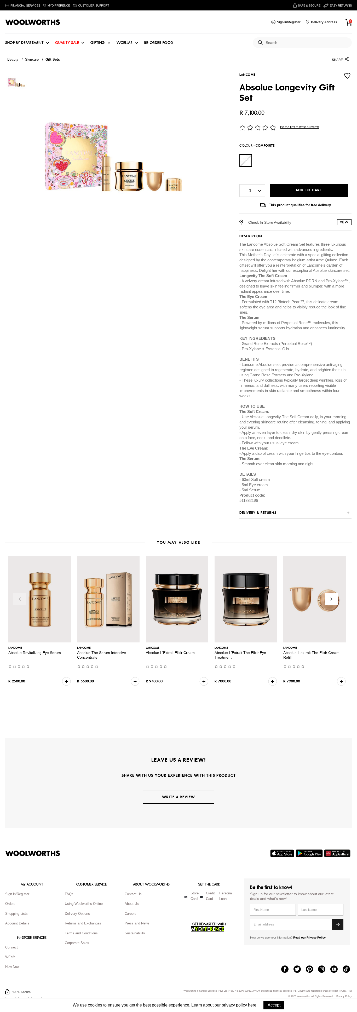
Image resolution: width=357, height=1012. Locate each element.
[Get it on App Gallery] (338, 853)
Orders (10, 904)
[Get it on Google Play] (310, 853)
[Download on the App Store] (283, 853)
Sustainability (135, 933)
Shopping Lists (16, 914)
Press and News (137, 923)
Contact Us (133, 894)
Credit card (210, 896)
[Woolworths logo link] (32, 22)
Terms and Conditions (81, 933)
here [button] (252, 1005)
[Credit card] (201, 897)
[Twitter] (299, 969)
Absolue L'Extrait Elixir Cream (170, 653)
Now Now (12, 967)
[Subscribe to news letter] (337, 924)
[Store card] (185, 897)
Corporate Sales (77, 943)
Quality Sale (67, 43)
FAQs (69, 894)
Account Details (17, 923)
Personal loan (226, 896)
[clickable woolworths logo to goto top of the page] (32, 853)
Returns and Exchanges (83, 923)
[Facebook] (287, 969)
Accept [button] (274, 1005)
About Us (132, 904)
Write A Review (178, 797)
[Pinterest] (312, 969)
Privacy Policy (344, 996)
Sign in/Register (17, 894)
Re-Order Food (158, 43)
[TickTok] (349, 969)
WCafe (10, 957)
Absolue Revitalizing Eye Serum (34, 653)
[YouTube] (336, 969)
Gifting (97, 43)
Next (331, 599)
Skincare (32, 59)
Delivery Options (77, 914)
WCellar (125, 43)
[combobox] (307, 42)
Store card (195, 896)
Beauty (12, 59)
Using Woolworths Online (84, 904)
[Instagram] (324, 969)
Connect (11, 947)
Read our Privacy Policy (309, 937)
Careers (130, 914)
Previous (19, 599)
